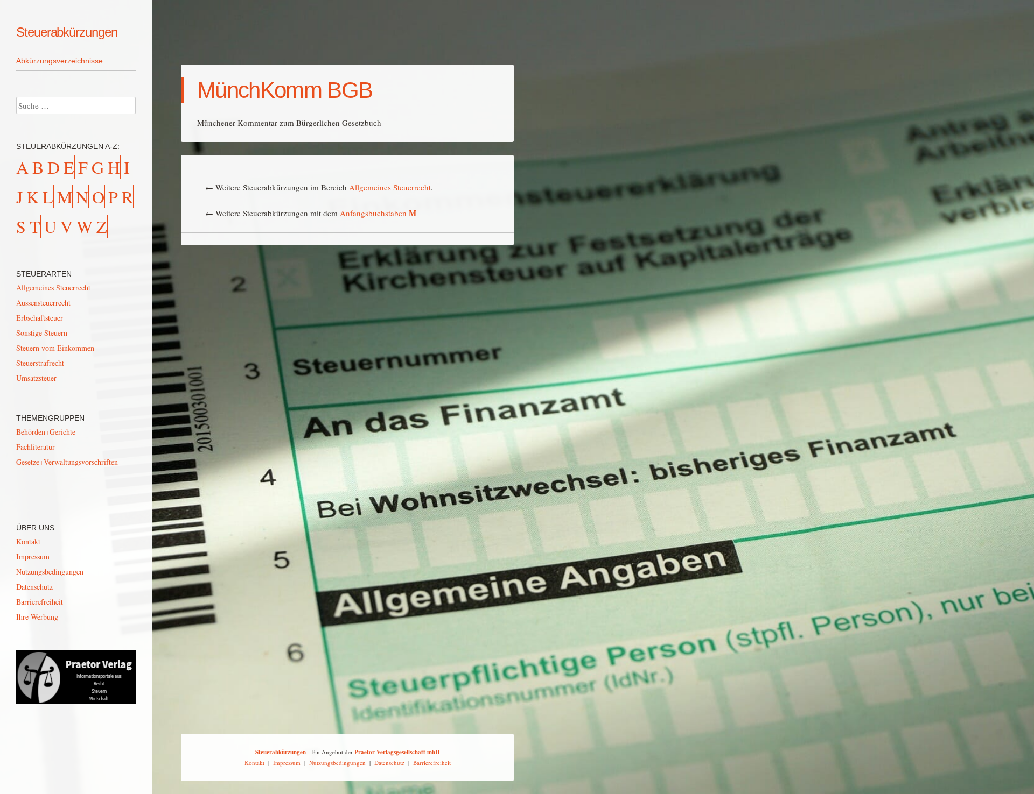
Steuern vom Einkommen (55, 348)
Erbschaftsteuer (39, 318)
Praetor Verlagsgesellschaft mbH (397, 752)
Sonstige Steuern (41, 333)
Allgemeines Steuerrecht (390, 187)
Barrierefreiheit (39, 602)
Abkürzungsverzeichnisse (59, 60)
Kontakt (28, 541)
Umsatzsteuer (36, 378)
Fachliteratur (35, 447)
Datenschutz (34, 587)
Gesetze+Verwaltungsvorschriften (67, 462)
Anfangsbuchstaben (378, 213)
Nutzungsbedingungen (49, 571)
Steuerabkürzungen (66, 32)
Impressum (33, 556)
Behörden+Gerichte (45, 432)
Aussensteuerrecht (43, 302)
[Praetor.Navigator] (76, 701)
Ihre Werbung (37, 617)
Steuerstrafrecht (40, 363)
